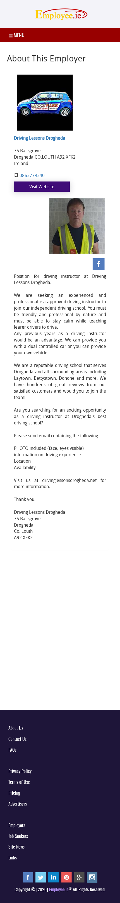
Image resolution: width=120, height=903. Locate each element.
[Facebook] (99, 264)
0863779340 (32, 175)
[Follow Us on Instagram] (92, 877)
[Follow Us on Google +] (79, 877)
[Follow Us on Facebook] (28, 877)
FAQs (12, 750)
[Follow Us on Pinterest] (66, 877)
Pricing (14, 793)
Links (12, 858)
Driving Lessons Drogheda (39, 138)
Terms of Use (19, 782)
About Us (15, 728)
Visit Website (41, 186)
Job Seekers (18, 836)
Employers (16, 825)
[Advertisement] (60, 641)
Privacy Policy (20, 771)
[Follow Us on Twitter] (41, 877)
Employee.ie (59, 890)
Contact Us (17, 739)
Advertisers (17, 804)
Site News (16, 847)
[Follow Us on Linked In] (53, 877)
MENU (19, 35)
